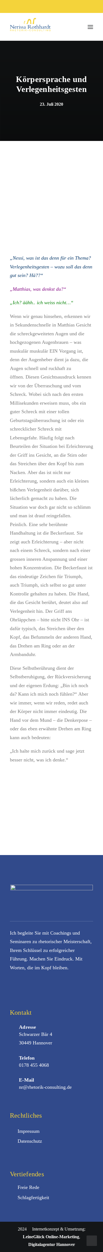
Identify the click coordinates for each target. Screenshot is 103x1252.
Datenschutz (30, 1141)
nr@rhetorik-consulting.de (45, 1087)
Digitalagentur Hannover (51, 1244)
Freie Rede (28, 1187)
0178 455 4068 (34, 1065)
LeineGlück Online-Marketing (51, 1236)
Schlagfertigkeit (33, 1197)
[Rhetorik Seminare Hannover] (30, 27)
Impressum (29, 1131)
